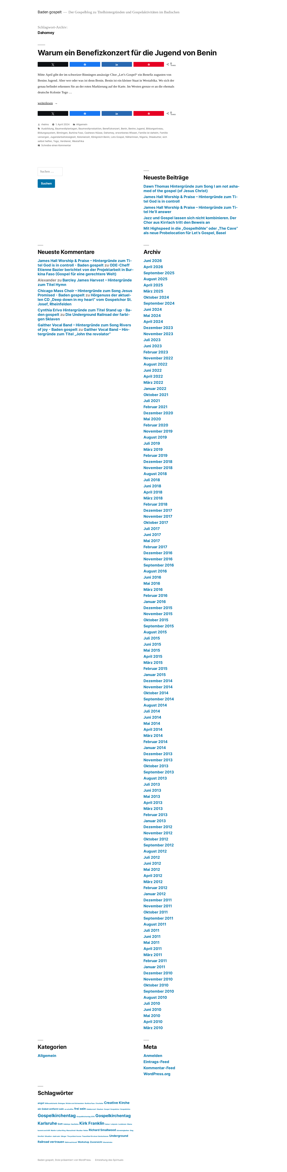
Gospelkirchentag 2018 (86, 1117)
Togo (56, 141)
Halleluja (66, 1124)
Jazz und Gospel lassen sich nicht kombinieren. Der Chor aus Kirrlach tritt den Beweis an (190, 220)
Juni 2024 (153, 309)
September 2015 (159, 626)
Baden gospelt (50, 12)
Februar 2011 (155, 960)
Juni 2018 (152, 486)
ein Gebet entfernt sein (51, 1109)
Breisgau (61, 1103)
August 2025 (155, 279)
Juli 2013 (152, 784)
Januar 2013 (155, 821)
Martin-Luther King (58, 1130)
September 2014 (159, 699)
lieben (107, 1124)
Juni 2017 (152, 534)
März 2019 (153, 449)
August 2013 (155, 778)
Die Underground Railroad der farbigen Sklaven (84, 316)
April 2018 (153, 492)
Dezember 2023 (158, 327)
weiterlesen (48, 103)
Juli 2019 (152, 443)
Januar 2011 (154, 967)
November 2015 (158, 614)
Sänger (63, 1136)
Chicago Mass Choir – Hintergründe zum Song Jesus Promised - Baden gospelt (85, 292)
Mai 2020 (152, 419)
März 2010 (153, 1028)
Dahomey (109, 132)
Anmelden (153, 1055)
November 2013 (158, 760)
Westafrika (78, 141)
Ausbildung (47, 128)
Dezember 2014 (158, 681)
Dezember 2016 (158, 553)
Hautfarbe (75, 1124)
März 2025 (153, 291)
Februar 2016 (155, 595)
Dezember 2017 (158, 510)
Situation (48, 1136)
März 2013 (153, 808)
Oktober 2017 (156, 522)
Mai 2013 (152, 796)
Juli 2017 (152, 528)
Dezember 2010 (158, 973)
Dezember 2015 (158, 608)
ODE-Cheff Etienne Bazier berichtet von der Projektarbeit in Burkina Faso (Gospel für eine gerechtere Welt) (86, 269)
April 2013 (153, 802)
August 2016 (155, 571)
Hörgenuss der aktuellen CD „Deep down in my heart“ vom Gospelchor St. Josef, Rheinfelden (85, 299)
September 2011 (158, 918)
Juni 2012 (152, 863)
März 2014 (153, 735)
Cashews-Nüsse (93, 132)
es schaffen (69, 1109)
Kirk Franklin (91, 1123)
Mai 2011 (151, 942)
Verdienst (65, 141)
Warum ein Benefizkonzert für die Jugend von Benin (127, 52)
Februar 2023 (156, 352)
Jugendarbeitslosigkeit (63, 137)
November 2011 (158, 906)
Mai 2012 (152, 869)
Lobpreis (114, 1124)
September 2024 (159, 303)
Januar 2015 (155, 674)
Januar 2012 (155, 894)
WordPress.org (157, 1074)
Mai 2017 (152, 540)
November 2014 (158, 687)
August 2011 (155, 924)
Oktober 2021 (156, 394)
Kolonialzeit (83, 137)
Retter (85, 1130)
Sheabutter (155, 137)
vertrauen (57, 1142)
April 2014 (153, 729)
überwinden (107, 1142)
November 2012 (158, 833)
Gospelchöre (125, 1109)
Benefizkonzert (111, 128)
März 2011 (153, 955)
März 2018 (153, 498)
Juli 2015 (152, 638)
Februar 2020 (156, 425)
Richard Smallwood (102, 1130)
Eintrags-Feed (156, 1061)
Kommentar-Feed (159, 1068)
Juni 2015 (152, 644)
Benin (124, 128)
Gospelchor (114, 1109)
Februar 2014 (156, 741)
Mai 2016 (152, 583)
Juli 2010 (152, 1003)
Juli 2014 (152, 711)
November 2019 (158, 431)
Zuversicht (96, 1142)
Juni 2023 (153, 346)
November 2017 (158, 516)
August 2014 (155, 705)
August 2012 (155, 851)
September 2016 (159, 565)
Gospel (107, 1109)
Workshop (83, 1142)
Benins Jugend (136, 128)
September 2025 (159, 273)
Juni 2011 (152, 936)
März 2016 (153, 589)
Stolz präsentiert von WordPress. (73, 1160)
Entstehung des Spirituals (109, 1160)
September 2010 (159, 991)
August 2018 (155, 473)
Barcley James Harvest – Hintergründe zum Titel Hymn (85, 282)
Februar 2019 (155, 455)
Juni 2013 (152, 790)
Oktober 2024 (156, 297)
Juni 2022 (153, 370)
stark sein (56, 1136)
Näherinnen (131, 137)
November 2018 (158, 467)
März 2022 (153, 382)
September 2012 (159, 845)
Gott (60, 1123)
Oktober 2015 (156, 620)
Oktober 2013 (156, 766)
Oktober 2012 (156, 839)
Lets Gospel (117, 137)
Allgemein (81, 124)
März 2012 (153, 881)
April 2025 (153, 285)
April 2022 (153, 376)
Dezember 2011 (158, 900)
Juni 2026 (153, 260)
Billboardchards (51, 1103)
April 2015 (153, 656)
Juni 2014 (152, 717)
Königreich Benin (100, 137)
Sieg (131, 1130)
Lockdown (122, 1124)
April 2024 (153, 321)
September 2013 (159, 772)
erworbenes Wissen (126, 132)
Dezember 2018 (158, 461)
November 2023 (158, 334)
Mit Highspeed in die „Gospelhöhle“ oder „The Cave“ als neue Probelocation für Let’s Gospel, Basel (191, 230)
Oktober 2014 (156, 693)
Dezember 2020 (158, 413)
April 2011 (153, 948)
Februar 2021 (155, 407)
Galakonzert (91, 1109)
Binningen (62, 132)
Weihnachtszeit (71, 1142)
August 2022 (155, 364)
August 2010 (155, 997)
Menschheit (71, 1130)
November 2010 (158, 979)
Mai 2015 (152, 650)
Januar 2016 (155, 601)
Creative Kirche (117, 1103)
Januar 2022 (155, 388)
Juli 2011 (151, 930)
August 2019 (155, 437)
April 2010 (153, 1021)
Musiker (79, 1130)
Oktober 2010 (156, 985)
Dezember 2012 (158, 827)
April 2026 (153, 267)
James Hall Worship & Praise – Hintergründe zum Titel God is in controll (191, 199)
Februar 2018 (155, 504)
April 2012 (153, 875)
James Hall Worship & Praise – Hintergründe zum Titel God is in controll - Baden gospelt (85, 262)
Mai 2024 (152, 315)
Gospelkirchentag (57, 1115)
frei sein (80, 1109)
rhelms (45, 124)
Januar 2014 (155, 747)
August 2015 (155, 632)
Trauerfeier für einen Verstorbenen (95, 1136)
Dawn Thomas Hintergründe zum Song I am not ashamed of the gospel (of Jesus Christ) (191, 188)
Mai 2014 (152, 723)
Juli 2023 (152, 340)
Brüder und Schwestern (75, 1103)
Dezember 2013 (158, 754)
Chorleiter (99, 1103)
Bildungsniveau (154, 128)
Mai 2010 (152, 1015)
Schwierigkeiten (123, 1130)
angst (41, 1103)
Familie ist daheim (148, 132)
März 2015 (153, 662)
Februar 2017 (155, 547)
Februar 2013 (155, 814)
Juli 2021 (152, 400)
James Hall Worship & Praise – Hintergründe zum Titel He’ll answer (191, 209)
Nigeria (143, 137)
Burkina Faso (76, 132)
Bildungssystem (46, 132)
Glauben (100, 1109)
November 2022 (158, 358)
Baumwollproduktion (89, 128)
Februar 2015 (155, 668)
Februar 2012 (155, 887)
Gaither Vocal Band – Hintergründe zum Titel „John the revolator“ (84, 331)
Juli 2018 (152, 480)
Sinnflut (41, 1136)
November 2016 (158, 559)
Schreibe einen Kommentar (56, 145)
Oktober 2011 (156, 912)
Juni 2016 (152, 577)
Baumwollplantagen (66, 128)
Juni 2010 (152, 1009)
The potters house (74, 1136)
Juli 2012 (152, 857)
